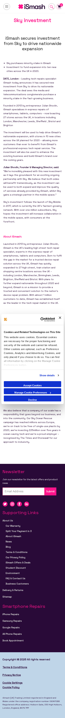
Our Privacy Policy (15, 557)
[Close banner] (60, 319)
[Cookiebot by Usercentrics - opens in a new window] (41, 319)
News (9, 541)
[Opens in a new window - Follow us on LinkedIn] (27, 503)
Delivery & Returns (12, 590)
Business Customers (17, 583)
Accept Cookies (32, 385)
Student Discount (16, 567)
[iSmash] (32, 6)
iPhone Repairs (10, 614)
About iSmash (13, 536)
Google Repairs (11, 627)
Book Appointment (13, 640)
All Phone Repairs (12, 633)
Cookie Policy (11, 687)
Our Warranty (13, 525)
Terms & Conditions (17, 552)
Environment (13, 573)
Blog (8, 546)
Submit (50, 491)
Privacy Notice (11, 675)
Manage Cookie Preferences (30, 392)
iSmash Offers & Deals (18, 562)
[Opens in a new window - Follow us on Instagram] (13, 503)
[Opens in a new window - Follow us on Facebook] (20, 503)
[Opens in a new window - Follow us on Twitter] (6, 503)
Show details (47, 375)
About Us (7, 520)
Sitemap (7, 596)
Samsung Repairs (12, 620)
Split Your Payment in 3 (19, 531)
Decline (32, 399)
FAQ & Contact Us (15, 578)
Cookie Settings (12, 682)
